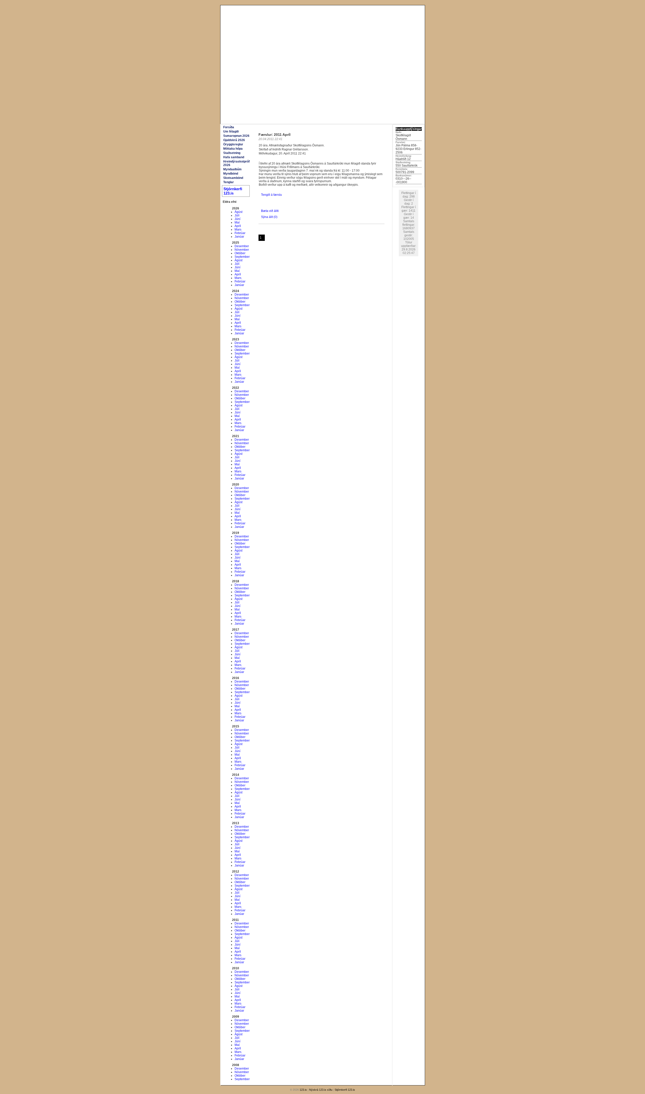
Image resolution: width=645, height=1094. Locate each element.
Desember (242, 246)
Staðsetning (231, 153)
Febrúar (240, 233)
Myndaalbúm (232, 169)
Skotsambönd (233, 178)
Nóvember (242, 249)
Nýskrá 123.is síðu (320, 1089)
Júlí (237, 215)
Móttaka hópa (233, 148)
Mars (238, 229)
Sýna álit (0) (269, 217)
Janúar (239, 236)
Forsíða (228, 127)
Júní (237, 219)
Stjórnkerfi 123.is (232, 191)
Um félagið (231, 131)
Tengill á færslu (271, 195)
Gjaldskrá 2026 (234, 140)
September (242, 257)
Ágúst (238, 212)
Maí (237, 222)
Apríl (238, 226)
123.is (303, 1089)
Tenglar (228, 182)
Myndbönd (230, 173)
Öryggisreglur (233, 144)
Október (240, 253)
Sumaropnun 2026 (236, 136)
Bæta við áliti (270, 211)
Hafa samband (233, 157)
